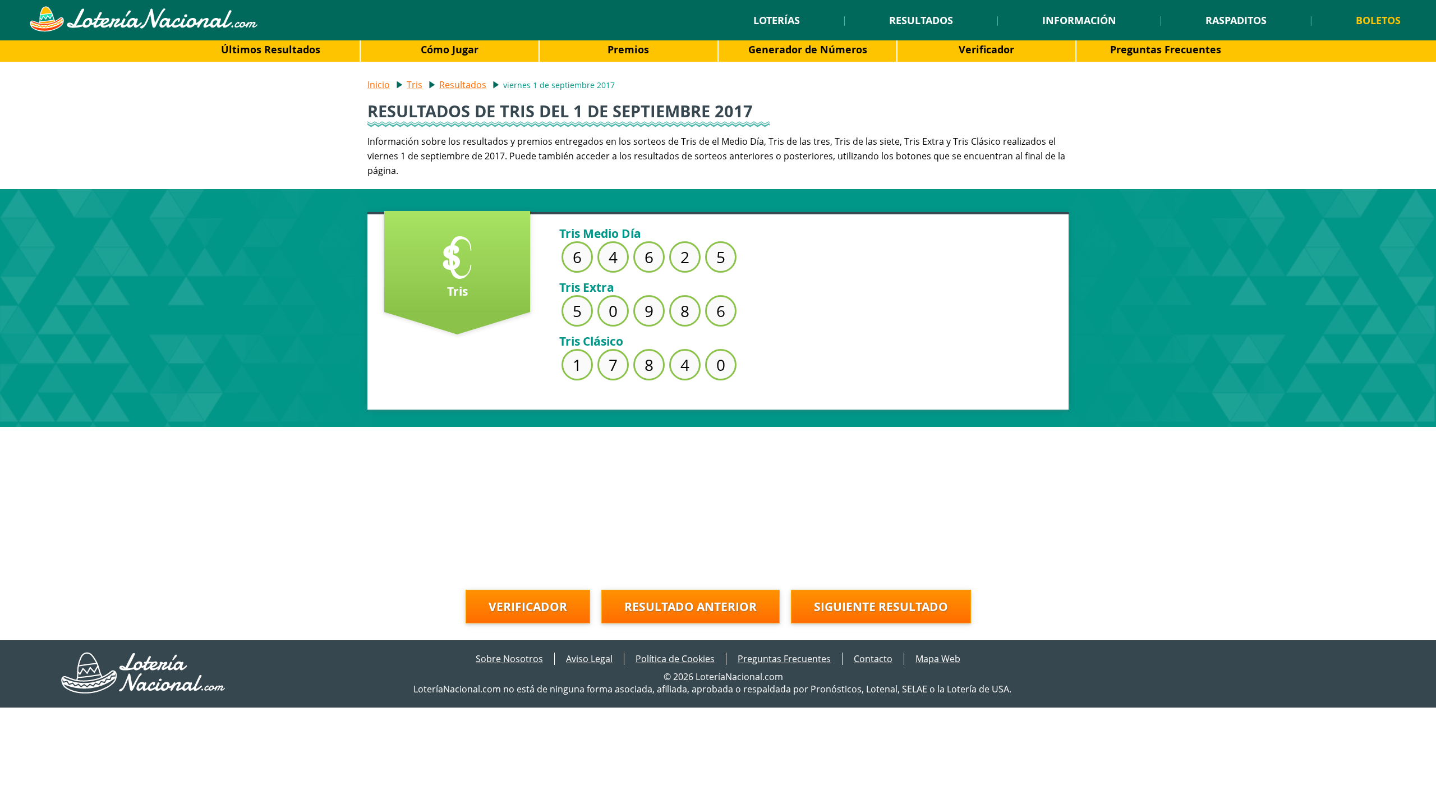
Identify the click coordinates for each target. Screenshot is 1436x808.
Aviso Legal (589, 659)
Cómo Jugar (449, 49)
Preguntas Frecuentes (1165, 49)
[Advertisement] (718, 505)
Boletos (1378, 20)
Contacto (873, 659)
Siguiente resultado (881, 606)
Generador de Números (807, 49)
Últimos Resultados (270, 49)
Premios (628, 49)
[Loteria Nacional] (143, 28)
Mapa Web (937, 659)
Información (1079, 20)
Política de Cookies (675, 659)
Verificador (986, 49)
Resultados (921, 20)
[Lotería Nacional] (144, 690)
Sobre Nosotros (509, 659)
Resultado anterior (690, 606)
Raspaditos (1236, 20)
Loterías (776, 20)
